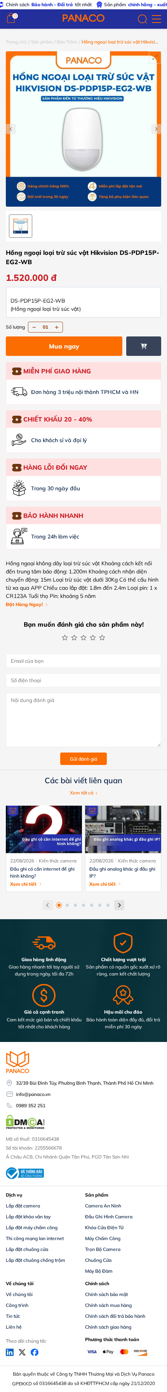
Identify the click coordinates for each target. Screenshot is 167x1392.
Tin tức (13, 1316)
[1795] (143, 346)
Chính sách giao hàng (108, 1327)
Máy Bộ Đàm (99, 1271)
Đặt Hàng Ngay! (24, 604)
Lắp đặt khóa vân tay (28, 1217)
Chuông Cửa (98, 1260)
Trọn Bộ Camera (102, 1249)
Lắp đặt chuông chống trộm (35, 1260)
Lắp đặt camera (23, 1206)
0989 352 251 (30, 1105)
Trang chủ (16, 42)
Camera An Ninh (103, 1206)
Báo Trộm (67, 42)
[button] (59, 905)
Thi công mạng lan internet (35, 1238)
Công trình (17, 1305)
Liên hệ (14, 1327)
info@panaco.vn (33, 1094)
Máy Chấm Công (102, 1238)
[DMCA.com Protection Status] (25, 1128)
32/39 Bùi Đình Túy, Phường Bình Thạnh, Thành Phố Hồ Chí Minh (84, 1083)
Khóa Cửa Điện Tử (104, 1227)
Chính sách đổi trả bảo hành (115, 1316)
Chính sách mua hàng (108, 1305)
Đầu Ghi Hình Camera (108, 1217)
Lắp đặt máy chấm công (31, 1227)
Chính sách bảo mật (106, 1294)
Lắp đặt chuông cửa (27, 1249)
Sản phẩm (42, 42)
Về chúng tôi (19, 1294)
